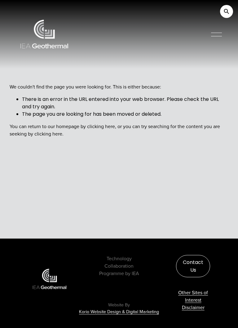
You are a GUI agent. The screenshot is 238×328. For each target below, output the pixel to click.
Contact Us (193, 266)
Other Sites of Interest (193, 296)
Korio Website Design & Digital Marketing (119, 312)
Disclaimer (193, 307)
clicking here (101, 126)
